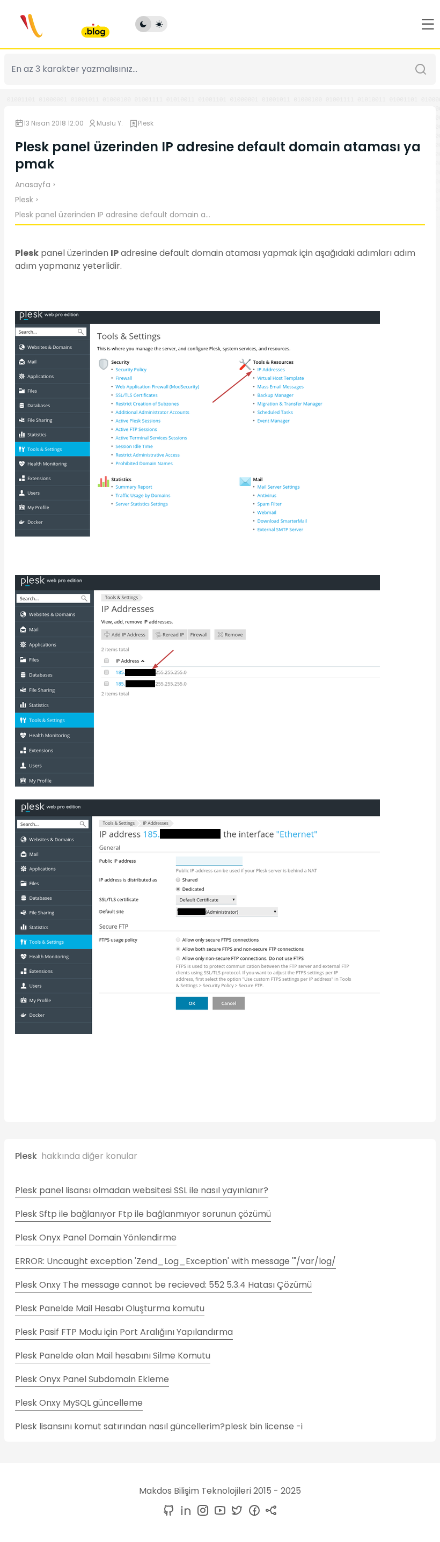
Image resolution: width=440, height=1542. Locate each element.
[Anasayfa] (56, 24)
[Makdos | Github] (168, 1511)
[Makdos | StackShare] (269, 1511)
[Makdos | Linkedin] (183, 1511)
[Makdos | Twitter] (235, 1511)
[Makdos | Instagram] (200, 1511)
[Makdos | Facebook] (252, 1511)
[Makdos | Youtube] (217, 1511)
